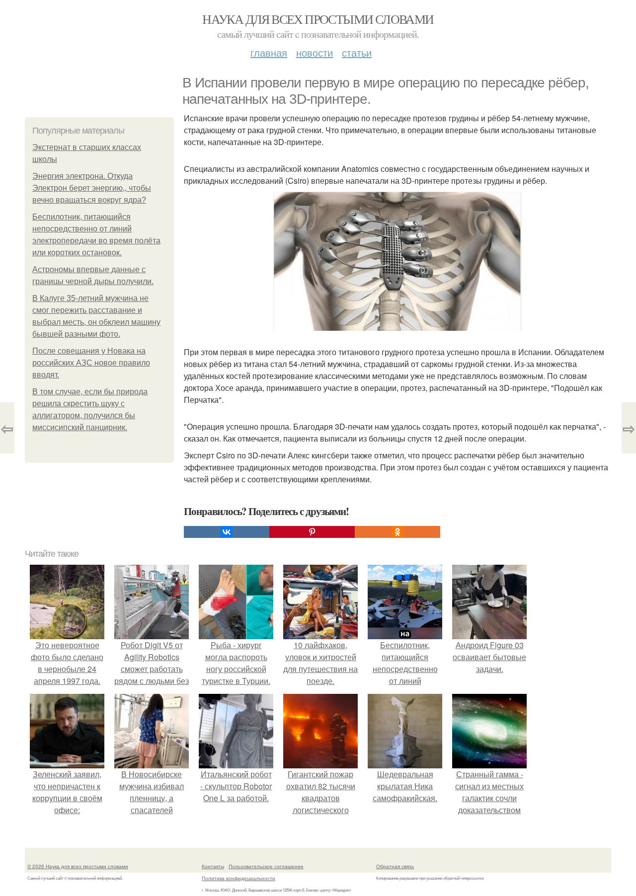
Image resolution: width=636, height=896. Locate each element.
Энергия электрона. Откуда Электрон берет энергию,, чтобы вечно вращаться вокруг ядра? (91, 188)
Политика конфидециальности (238, 878)
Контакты (213, 866)
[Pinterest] (312, 532)
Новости (314, 52)
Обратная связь (395, 866)
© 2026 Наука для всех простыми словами (77, 866)
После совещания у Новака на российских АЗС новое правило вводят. (91, 363)
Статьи (357, 52)
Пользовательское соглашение (266, 866)
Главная (268, 52)
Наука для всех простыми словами (317, 18)
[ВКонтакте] (226, 532)
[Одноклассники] (397, 532)
